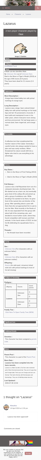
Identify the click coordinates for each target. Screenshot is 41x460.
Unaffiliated (8, 66)
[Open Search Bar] (38, 8)
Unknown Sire (12, 74)
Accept (28, 453)
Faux (21, 34)
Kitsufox (13, 406)
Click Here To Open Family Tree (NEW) (19, 312)
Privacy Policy (35, 453)
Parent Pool (31, 357)
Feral (15, 66)
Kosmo (7, 265)
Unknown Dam (27, 74)
